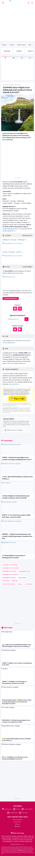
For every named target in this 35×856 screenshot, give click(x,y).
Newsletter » (17, 826)
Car (6, 336)
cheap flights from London (9, 571)
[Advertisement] (17, 23)
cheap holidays (22, 577)
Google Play (6, 229)
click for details (10, 298)
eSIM (6, 348)
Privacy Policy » (17, 821)
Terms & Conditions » (17, 819)
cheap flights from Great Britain (10, 568)
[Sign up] (26, 319)
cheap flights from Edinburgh (10, 564)
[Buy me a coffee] (32, 2)
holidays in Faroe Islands (8, 584)
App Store (15, 229)
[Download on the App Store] (15, 329)
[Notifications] (28, 2)
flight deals (15, 580)
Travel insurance (11, 369)
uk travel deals (29, 584)
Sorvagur (20, 584)
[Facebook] (15, 309)
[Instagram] (20, 309)
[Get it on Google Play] (20, 329)
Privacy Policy (20, 849)
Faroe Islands (5, 580)
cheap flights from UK (24, 571)
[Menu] (2, 2)
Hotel (18, 267)
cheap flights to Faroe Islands (10, 574)
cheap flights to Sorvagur (9, 577)
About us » (17, 824)
